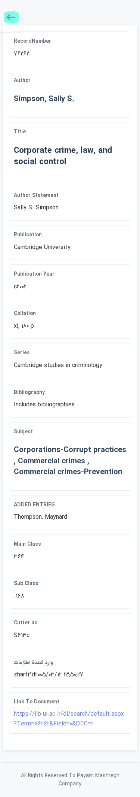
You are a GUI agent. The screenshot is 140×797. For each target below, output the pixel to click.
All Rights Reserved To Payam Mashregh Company (70, 780)
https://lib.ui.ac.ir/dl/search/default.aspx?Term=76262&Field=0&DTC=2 (69, 718)
